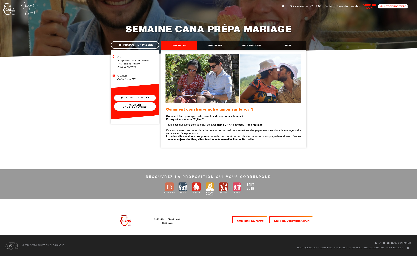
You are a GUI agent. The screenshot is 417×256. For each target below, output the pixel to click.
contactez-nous (250, 220)
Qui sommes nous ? (301, 6)
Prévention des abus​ (348, 6)
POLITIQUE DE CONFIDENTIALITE (314, 248)
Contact (328, 6)
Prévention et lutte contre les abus (356, 248)
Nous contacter (137, 98)
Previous (171, 78)
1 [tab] (218, 98)
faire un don (369, 6)
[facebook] (376, 243)
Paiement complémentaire (135, 106)
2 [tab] (223, 98)
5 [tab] (238, 98)
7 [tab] (247, 98)
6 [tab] (242, 98)
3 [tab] (228, 98)
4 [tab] (233, 98)
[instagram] (380, 243)
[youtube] (384, 243)
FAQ (318, 6)
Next (294, 78)
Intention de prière (395, 6)
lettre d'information (291, 220)
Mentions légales (392, 248)
